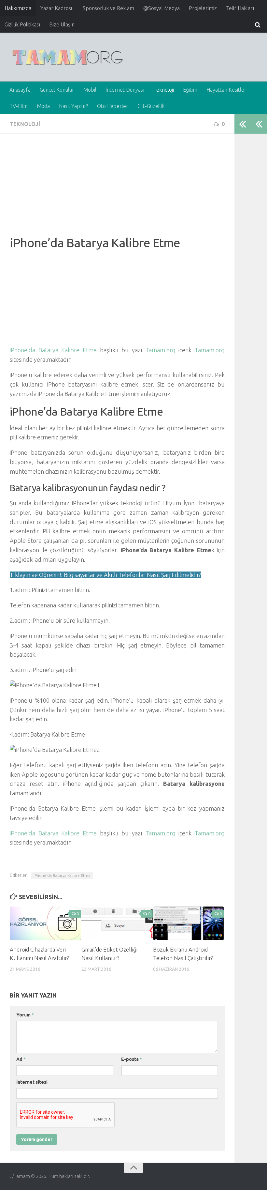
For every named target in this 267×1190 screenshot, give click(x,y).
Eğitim (190, 90)
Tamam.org (161, 350)
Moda (43, 106)
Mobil (89, 90)
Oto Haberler (112, 106)
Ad (21, 1059)
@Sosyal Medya (161, 8)
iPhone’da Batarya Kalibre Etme (53, 350)
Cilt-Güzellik (150, 106)
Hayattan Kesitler (226, 90)
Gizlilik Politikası (22, 24)
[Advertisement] (117, 189)
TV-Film (18, 106)
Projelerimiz (203, 8)
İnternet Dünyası (124, 90)
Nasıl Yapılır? (73, 106)
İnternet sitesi (32, 1082)
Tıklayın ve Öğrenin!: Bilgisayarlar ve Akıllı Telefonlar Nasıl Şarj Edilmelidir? (105, 575)
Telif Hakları (240, 8)
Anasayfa (20, 90)
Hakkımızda (18, 8)
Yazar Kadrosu (57, 8)
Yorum (25, 1014)
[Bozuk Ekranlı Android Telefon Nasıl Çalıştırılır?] (188, 923)
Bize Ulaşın (62, 24)
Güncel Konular (57, 90)
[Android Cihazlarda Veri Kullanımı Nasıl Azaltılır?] (45, 923)
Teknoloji (163, 90)
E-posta (131, 1059)
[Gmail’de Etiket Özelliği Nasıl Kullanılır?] (117, 923)
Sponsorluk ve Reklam (108, 8)
